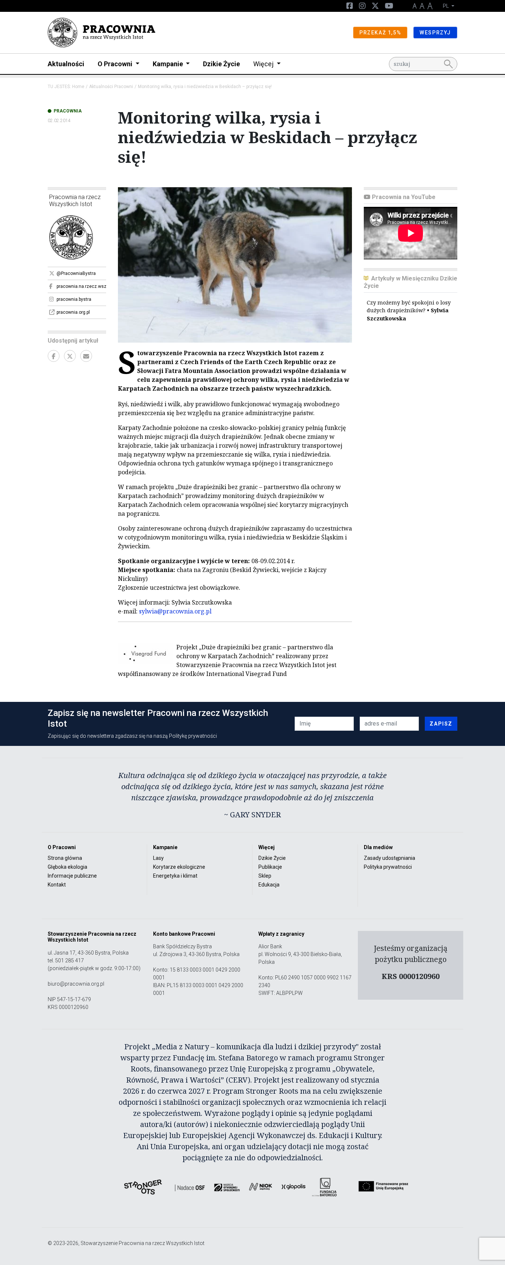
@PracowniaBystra (76, 273)
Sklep (264, 876)
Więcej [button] (264, 64)
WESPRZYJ (435, 33)
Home (78, 86)
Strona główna (65, 858)
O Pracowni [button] (116, 64)
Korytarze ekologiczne (179, 867)
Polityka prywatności (388, 867)
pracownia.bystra (74, 299)
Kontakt (57, 885)
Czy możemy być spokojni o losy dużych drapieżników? (409, 310)
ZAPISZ (441, 724)
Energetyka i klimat (175, 876)
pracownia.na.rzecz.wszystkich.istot (81, 286)
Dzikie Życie (221, 64)
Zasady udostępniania (389, 858)
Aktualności (66, 64)
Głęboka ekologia (67, 867)
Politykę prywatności (193, 736)
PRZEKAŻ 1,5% (380, 33)
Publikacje (270, 867)
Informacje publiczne (72, 876)
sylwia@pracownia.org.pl (175, 611)
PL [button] (446, 6)
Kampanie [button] (168, 64)
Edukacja (268, 885)
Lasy (158, 858)
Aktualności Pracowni (111, 86)
